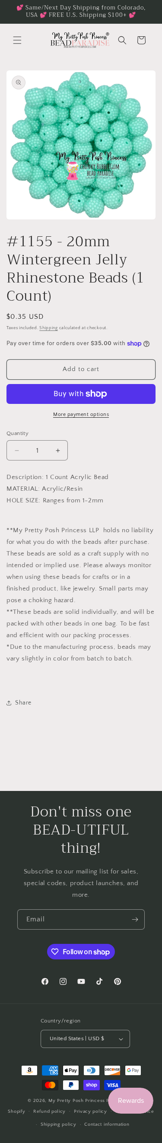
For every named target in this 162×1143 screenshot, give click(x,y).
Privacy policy (90, 1111)
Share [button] (23, 702)
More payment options (81, 414)
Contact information (106, 1124)
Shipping (48, 328)
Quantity (17, 433)
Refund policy (49, 1111)
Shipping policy (58, 1124)
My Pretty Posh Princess (76, 1100)
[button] (17, 40)
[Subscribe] (134, 919)
